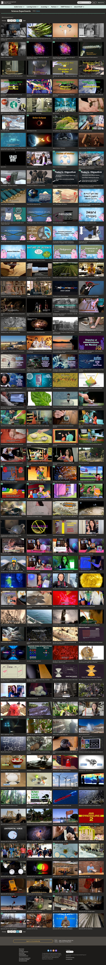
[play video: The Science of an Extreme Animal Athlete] (39, 533)
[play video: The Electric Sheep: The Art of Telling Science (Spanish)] (13, 386)
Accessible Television (23, 951)
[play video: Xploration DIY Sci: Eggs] (91, 874)
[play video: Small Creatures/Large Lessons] (91, 111)
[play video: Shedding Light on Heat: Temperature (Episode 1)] (91, 74)
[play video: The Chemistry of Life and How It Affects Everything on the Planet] (39, 349)
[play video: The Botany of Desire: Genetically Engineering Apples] (65, 276)
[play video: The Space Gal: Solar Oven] (13, 604)
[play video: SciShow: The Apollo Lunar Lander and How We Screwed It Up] (13, 37)
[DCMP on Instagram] (53, 951)
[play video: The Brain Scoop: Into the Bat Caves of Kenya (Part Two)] (39, 312)
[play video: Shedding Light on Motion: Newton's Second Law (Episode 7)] (39, 93)
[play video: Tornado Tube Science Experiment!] (91, 604)
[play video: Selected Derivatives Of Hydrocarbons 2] (91, 55)
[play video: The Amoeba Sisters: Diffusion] (65, 221)
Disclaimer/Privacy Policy (70, 957)
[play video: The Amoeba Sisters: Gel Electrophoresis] (13, 239)
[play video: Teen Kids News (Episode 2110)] (39, 202)
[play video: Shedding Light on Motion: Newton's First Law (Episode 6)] (13, 93)
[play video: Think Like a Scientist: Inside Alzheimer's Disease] (65, 604)
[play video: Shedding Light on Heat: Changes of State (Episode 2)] (65, 74)
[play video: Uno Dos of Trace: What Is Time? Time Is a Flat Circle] (65, 678)
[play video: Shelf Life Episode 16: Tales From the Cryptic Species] (13, 111)
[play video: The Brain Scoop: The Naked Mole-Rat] (39, 330)
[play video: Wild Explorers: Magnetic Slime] (39, 768)
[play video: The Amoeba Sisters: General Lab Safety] (39, 239)
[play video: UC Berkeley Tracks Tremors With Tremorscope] (65, 623)
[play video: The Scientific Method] (13, 552)
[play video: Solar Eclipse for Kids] (39, 129)
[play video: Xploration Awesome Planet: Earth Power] (65, 786)
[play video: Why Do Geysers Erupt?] (91, 732)
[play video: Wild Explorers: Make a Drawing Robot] (65, 768)
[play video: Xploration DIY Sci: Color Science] (39, 874)
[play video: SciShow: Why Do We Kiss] (13, 55)
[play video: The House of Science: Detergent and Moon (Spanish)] (13, 424)
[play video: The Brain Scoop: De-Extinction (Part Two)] (39, 294)
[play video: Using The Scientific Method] (65, 696)
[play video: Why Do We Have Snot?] (13, 750)
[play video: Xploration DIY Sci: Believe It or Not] (13, 839)
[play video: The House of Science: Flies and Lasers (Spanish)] (39, 424)
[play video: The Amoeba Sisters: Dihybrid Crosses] (91, 221)
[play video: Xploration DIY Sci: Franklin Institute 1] (65, 909)
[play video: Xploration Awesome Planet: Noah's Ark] (65, 803)
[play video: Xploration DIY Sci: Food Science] (39, 909)
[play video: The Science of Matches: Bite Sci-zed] (91, 533)
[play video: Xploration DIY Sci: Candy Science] (65, 857)
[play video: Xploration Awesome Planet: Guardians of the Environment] (39, 803)
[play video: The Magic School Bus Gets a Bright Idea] (39, 480)
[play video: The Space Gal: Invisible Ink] (39, 587)
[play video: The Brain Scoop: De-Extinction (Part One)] (13, 294)
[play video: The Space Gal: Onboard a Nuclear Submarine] (65, 587)
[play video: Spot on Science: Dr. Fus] (39, 165)
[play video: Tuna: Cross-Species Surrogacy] (39, 623)
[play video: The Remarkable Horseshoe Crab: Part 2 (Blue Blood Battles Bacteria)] (65, 514)
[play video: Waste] (65, 715)
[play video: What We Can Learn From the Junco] (39, 732)
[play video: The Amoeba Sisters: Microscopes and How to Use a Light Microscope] (91, 239)
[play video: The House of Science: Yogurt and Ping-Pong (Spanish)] (65, 461)
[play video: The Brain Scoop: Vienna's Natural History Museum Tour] (13, 349)
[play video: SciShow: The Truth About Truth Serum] (65, 37)
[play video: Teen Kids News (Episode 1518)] (13, 202)
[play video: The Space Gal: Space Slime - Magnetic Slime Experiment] (39, 604)
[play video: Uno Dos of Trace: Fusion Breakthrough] (13, 659)
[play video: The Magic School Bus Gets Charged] (65, 480)
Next (24, 20)
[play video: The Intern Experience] (91, 461)
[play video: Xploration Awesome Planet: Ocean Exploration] (91, 803)
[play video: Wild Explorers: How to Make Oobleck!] (13, 768)
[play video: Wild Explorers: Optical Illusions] (91, 768)
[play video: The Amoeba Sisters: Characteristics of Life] (39, 221)
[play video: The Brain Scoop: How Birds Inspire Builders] (91, 294)
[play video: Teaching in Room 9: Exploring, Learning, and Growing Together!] (65, 183)
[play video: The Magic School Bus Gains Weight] (13, 480)
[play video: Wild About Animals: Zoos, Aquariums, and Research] (91, 750)
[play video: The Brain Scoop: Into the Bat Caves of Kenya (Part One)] (13, 312)
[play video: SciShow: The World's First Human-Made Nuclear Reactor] (91, 37)
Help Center (21, 948)
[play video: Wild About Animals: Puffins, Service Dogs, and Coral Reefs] (65, 750)
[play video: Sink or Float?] (65, 111)
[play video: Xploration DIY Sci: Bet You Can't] (65, 839)
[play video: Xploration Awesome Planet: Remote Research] (39, 822)
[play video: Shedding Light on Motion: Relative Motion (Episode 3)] (91, 93)
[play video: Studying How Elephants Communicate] (39, 183)
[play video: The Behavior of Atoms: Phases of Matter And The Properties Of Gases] (39, 276)
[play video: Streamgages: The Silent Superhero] (13, 183)
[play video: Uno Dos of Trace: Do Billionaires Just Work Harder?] (91, 640)
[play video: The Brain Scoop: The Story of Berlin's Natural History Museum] (65, 330)
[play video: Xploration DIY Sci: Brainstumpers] (39, 857)
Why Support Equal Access (24, 958)
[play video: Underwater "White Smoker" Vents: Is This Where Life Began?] (39, 640)
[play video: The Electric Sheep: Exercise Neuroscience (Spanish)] (13, 368)
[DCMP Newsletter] (56, 951)
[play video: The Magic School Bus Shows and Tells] (39, 497)
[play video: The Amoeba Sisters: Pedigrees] (65, 258)
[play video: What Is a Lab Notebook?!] (91, 715)
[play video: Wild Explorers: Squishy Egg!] (13, 786)
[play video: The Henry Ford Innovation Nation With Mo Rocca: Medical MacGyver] (91, 386)
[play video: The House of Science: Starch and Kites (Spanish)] (91, 442)
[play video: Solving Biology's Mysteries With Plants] (65, 129)
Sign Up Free (101, 2)
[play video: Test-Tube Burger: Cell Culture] (65, 202)
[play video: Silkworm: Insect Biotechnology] (39, 111)
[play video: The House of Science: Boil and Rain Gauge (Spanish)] (65, 405)
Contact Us (21, 950)
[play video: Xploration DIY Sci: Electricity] (13, 892)
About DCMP (78, 7)
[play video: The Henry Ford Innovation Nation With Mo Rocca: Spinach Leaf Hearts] (39, 405)
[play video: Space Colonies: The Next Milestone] (91, 146)
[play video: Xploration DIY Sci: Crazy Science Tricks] (65, 874)
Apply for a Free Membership (33, 941)
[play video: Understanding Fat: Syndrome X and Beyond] (91, 623)
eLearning (44, 7)
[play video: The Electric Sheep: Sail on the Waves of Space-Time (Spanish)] (91, 368)
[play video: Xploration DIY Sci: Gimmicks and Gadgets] (65, 927)
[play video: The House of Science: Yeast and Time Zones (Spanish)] (39, 461)
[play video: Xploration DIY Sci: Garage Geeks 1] (91, 909)
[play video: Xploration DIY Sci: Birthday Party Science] (91, 839)
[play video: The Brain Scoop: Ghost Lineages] (65, 294)
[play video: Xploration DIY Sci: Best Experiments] (39, 839)
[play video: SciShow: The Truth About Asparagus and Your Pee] (39, 37)
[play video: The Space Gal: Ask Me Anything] (65, 552)
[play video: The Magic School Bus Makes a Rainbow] (13, 497)
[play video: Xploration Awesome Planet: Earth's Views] (91, 786)
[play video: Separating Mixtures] (39, 74)
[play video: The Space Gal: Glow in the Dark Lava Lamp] (65, 569)
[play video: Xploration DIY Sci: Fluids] (91, 892)
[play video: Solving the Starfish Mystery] (91, 129)
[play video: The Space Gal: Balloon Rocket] (91, 552)
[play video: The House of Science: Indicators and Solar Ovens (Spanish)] (91, 424)
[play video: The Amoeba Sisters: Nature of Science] (39, 258)
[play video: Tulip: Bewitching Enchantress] (13, 623)
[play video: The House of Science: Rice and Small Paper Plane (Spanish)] (65, 442)
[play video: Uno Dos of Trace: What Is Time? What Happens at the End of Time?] (13, 696)
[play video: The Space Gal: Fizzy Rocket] (39, 569)
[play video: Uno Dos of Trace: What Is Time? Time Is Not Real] (91, 678)
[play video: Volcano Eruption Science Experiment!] (13, 715)
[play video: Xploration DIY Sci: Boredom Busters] (13, 857)
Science (38, 11)
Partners (54, 7)
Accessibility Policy (69, 959)
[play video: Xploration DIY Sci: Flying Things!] (13, 909)
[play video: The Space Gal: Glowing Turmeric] (13, 587)
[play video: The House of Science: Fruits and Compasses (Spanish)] (65, 424)
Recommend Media (23, 960)
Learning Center (32, 7)
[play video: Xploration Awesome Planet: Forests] (13, 803)
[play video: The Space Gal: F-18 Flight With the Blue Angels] (13, 569)
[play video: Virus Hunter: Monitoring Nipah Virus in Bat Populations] (91, 696)
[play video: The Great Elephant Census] (65, 386)
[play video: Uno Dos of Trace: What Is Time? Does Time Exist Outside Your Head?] (39, 678)
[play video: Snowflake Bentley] (13, 129)
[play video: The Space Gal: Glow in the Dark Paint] (91, 569)
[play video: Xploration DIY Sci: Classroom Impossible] (91, 857)
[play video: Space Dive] (13, 165)
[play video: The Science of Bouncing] (65, 533)
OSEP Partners (65, 7)
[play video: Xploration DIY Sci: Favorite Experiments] (65, 892)
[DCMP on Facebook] (51, 951)
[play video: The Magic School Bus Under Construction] (65, 497)
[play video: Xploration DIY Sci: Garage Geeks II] (13, 927)
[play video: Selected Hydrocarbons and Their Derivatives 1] (13, 74)
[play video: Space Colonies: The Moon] (65, 146)
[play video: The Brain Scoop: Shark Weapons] (91, 312)
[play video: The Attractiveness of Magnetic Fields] (13, 276)
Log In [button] (94, 2)
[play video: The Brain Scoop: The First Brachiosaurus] (13, 330)
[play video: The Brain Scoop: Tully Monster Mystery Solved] (91, 330)
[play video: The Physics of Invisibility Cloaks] (39, 514)
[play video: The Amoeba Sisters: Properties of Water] (91, 258)
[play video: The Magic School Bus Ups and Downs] (91, 497)
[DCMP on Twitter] (48, 951)
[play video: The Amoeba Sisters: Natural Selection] (13, 258)
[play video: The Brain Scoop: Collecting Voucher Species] (91, 276)
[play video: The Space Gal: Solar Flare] (91, 587)
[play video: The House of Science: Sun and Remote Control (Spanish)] (13, 461)
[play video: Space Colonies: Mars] (39, 146)
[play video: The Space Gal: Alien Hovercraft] (39, 552)
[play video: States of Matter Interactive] (65, 165)
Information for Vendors (24, 959)
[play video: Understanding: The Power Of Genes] (13, 640)
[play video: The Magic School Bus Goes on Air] (91, 480)
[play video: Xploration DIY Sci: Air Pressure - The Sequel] (91, 822)
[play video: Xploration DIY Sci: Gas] (39, 927)
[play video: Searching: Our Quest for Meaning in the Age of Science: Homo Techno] (39, 55)
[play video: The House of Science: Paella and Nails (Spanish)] (13, 442)
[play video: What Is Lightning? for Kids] (13, 732)
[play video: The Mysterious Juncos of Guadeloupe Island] (13, 514)
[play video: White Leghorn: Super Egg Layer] (65, 732)
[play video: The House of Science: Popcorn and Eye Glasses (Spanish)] (39, 442)
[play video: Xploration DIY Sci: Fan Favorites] (39, 892)
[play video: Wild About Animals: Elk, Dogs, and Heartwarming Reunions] (39, 750)
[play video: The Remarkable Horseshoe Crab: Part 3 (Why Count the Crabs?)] (91, 514)
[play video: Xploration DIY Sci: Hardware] (91, 927)
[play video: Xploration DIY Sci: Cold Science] (13, 874)
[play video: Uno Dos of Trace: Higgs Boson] (39, 659)
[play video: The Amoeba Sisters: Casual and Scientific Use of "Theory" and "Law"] (13, 221)
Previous (4, 20)
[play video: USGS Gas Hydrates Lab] (39, 696)
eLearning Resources (23, 955)
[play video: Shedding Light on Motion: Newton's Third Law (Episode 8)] (65, 93)
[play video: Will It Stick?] (39, 786)
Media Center (18, 7)
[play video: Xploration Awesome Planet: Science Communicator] (65, 822)
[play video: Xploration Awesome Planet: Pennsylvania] (13, 822)
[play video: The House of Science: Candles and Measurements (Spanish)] (91, 405)
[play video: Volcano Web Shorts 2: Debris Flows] (39, 715)
